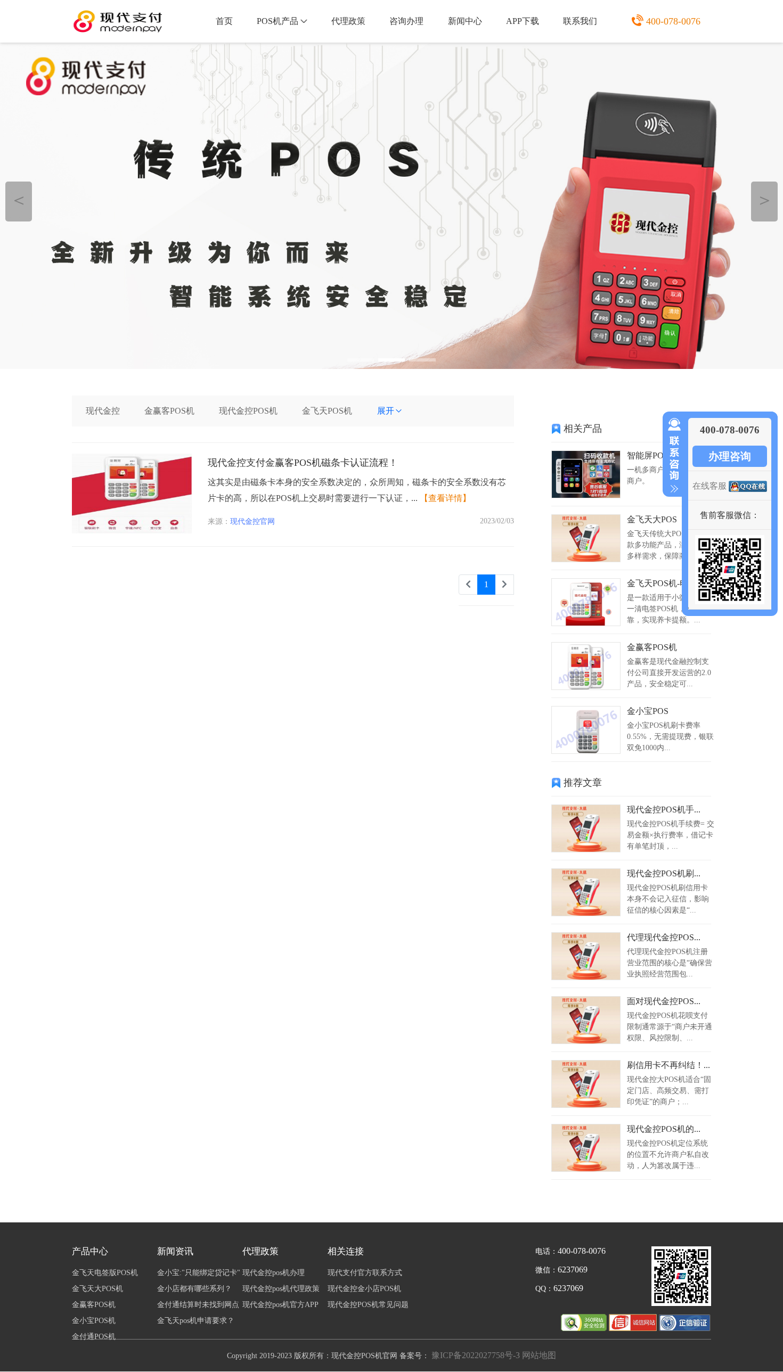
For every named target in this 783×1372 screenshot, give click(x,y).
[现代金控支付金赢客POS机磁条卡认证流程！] (132, 530)
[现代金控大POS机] (391, 206)
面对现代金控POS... (663, 1001)
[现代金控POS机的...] (586, 1168)
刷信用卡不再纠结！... (668, 1065)
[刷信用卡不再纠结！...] (586, 1105)
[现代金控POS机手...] (586, 849)
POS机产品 (277, 21)
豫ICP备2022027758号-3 (475, 1355)
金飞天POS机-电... (661, 583)
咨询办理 (406, 21)
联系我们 (580, 21)
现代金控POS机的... (663, 1128)
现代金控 (103, 410)
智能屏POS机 (652, 455)
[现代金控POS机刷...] (586, 913)
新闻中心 (465, 21)
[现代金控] (634, 1328)
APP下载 (522, 21)
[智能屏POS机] (586, 495)
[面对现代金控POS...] (586, 1041)
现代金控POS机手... (663, 809)
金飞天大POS (652, 519)
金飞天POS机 (327, 410)
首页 (224, 21)
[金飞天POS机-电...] (586, 623)
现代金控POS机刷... (663, 873)
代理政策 (348, 21)
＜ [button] (19, 200)
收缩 (672, 456)
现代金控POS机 (248, 410)
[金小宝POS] (586, 750)
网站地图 (539, 1355)
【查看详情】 (445, 498)
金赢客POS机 (169, 410)
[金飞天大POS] (586, 559)
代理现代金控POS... (663, 937)
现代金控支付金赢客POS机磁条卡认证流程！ (303, 462)
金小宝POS (647, 711)
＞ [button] (764, 200)
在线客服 (709, 485)
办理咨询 (729, 456)
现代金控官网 (252, 521)
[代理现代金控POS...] (586, 977)
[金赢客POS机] (586, 687)
